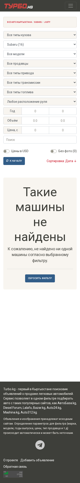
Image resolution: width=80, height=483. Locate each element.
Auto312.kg (29, 412)
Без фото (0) (67, 151)
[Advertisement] (40, 336)
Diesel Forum (12, 407)
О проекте (10, 460)
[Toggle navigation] (70, 6)
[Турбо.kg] (18, 6)
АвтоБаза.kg (67, 403)
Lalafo (27, 407)
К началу (15, 160)
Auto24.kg (54, 407)
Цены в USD (19, 151)
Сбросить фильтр (40, 278)
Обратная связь (15, 466)
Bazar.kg (39, 407)
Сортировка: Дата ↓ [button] (62, 161)
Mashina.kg (11, 412)
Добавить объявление (37, 460)
